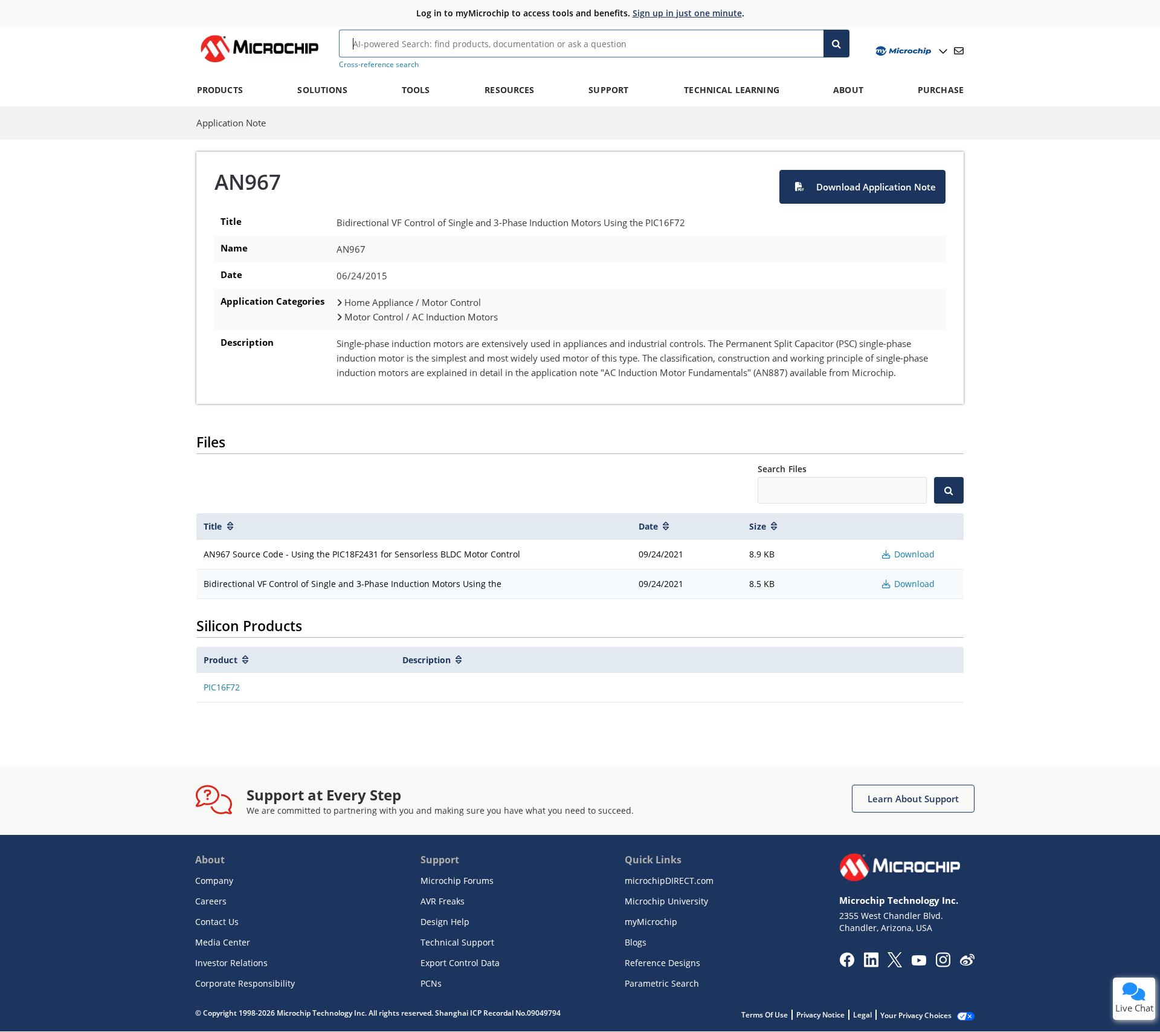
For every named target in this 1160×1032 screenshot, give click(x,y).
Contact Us (217, 921)
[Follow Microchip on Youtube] (918, 962)
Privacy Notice (820, 1015)
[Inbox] (959, 50)
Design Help (444, 921)
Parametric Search (662, 983)
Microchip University (666, 901)
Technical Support (457, 942)
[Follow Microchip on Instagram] (942, 964)
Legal (862, 1015)
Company (214, 880)
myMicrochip (651, 921)
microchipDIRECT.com (669, 880)
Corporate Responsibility (245, 983)
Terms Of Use (764, 1015)
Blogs (635, 942)
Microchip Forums (457, 880)
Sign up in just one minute (687, 13)
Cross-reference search (379, 64)
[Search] (836, 43)
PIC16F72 (222, 687)
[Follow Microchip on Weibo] (967, 962)
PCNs (431, 983)
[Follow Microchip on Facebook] (846, 964)
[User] (910, 51)
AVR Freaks (442, 901)
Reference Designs (662, 963)
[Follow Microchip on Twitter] (895, 964)
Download (913, 554)
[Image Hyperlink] (259, 62)
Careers (211, 901)
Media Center (222, 942)
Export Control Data (460, 963)
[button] (862, 187)
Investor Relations (231, 963)
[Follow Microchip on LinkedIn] (870, 964)
